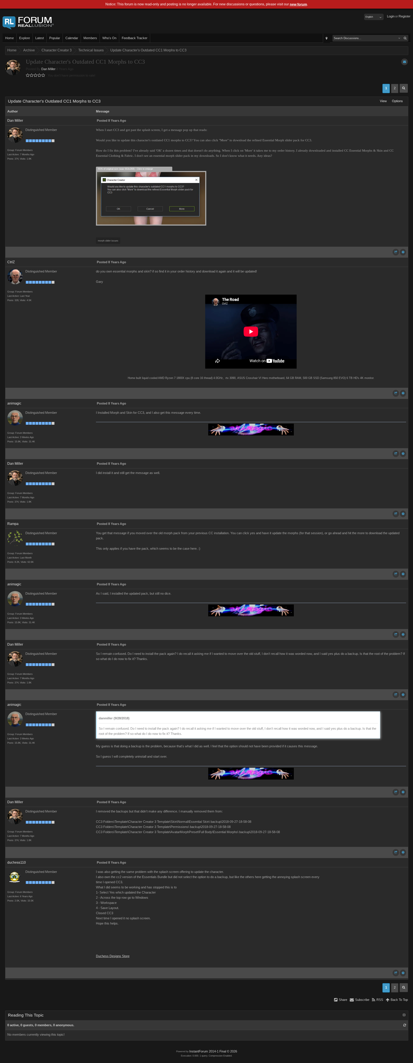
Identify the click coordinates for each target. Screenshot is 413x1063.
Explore (24, 38)
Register (404, 16)
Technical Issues (91, 50)
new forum (298, 4)
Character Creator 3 (57, 50)
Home (9, 38)
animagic (14, 403)
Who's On (109, 38)
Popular (54, 38)
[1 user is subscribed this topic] (404, 61)
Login (391, 16)
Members (90, 38)
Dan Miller (48, 69)
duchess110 (16, 862)
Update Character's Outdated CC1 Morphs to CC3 (148, 50)
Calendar (71, 38)
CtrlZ (11, 262)
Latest (39, 38)
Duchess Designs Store (112, 956)
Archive (29, 50)
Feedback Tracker (134, 38)
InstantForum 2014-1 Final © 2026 (213, 1051)
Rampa (12, 524)
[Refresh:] (404, 1025)
